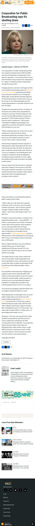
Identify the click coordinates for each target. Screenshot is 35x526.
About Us (5, 497)
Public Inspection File (8, 505)
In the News (6, 342)
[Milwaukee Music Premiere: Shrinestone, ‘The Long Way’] (7, 466)
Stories (14, 428)
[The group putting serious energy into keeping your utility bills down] (7, 430)
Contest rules (6, 508)
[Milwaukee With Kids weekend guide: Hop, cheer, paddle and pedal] (7, 442)
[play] (2, 524)
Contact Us (6, 501)
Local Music (16, 452)
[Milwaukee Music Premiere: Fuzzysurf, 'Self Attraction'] (7, 454)
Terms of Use (6, 512)
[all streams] (33, 524)
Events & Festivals (17, 440)
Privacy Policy (6, 516)
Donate (30, 2)
